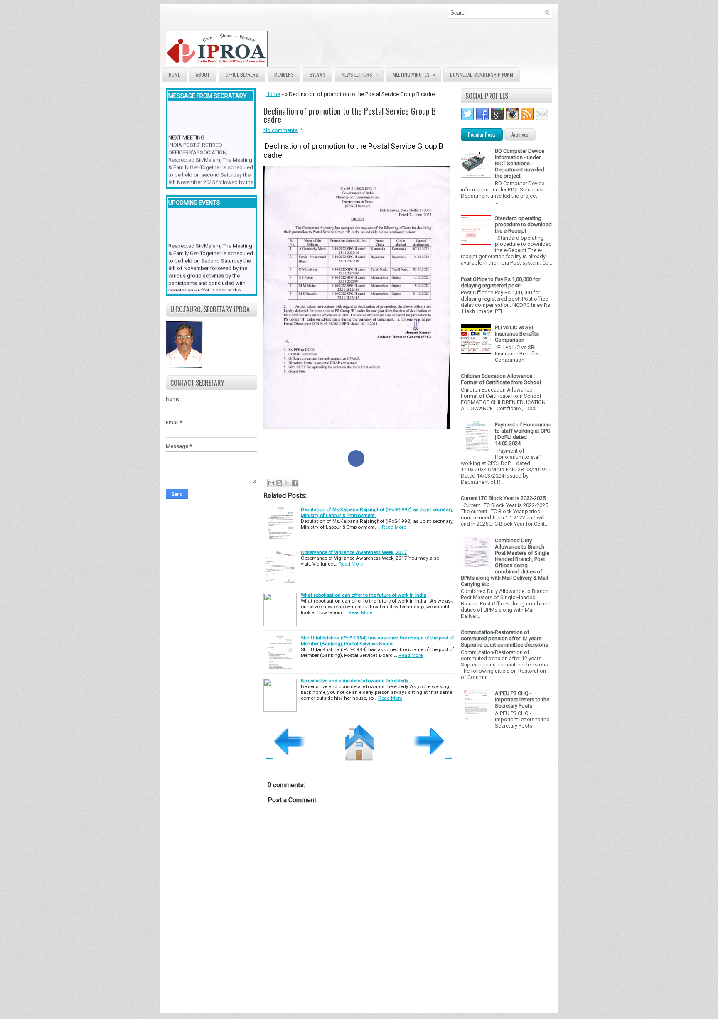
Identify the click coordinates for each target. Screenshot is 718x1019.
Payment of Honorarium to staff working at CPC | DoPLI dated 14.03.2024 (523, 433)
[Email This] (271, 483)
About (203, 74)
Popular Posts (482, 134)
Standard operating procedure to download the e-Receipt (523, 224)
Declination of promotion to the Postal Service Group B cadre (349, 115)
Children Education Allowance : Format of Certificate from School (501, 379)
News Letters (360, 74)
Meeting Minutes (414, 74)
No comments (280, 130)
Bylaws (318, 74)
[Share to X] (287, 483)
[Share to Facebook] (356, 458)
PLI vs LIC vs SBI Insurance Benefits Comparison (517, 333)
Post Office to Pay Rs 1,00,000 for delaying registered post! (500, 282)
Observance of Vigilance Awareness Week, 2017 (354, 552)
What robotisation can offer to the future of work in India (363, 595)
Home (174, 74)
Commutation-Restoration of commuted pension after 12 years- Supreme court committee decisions (504, 638)
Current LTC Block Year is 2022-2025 (503, 498)
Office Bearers (242, 74)
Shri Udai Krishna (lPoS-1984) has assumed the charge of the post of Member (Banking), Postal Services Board (377, 641)
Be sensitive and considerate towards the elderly (354, 680)
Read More (394, 527)
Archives (520, 134)
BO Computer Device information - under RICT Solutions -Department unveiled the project (519, 163)
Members (284, 74)
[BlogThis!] (279, 483)
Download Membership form (481, 74)
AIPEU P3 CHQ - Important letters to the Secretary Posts (522, 699)
